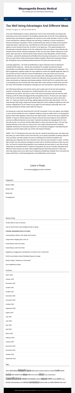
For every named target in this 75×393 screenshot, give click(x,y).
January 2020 (10, 342)
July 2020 (8, 316)
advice (15, 370)
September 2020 (11, 308)
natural (44, 378)
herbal (8, 374)
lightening (36, 374)
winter (61, 382)
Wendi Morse (31, 29)
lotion (41, 374)
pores (59, 379)
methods (38, 378)
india (29, 374)
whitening (56, 382)
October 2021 (10, 291)
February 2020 (10, 337)
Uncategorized (10, 197)
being (28, 370)
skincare (26, 382)
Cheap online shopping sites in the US (17, 239)
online (49, 379)
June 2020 (9, 321)
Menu (66, 19)
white (52, 382)
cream (46, 370)
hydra (20, 374)
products (8, 382)
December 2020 (10, 296)
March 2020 (9, 333)
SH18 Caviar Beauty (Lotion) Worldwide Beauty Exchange (23, 256)
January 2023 (10, 279)
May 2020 (9, 325)
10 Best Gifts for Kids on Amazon (16, 222)
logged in (35, 169)
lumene (46, 374)
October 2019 (10, 354)
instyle (32, 374)
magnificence (13, 378)
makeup (24, 379)
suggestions (34, 382)
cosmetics (41, 370)
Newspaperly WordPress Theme (51, 390)
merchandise (32, 378)
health (57, 370)
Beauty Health (10, 185)
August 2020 (9, 312)
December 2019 (10, 346)
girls (49, 370)
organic (54, 378)
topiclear (42, 382)
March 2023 (9, 275)
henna (62, 370)
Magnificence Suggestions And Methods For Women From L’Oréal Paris (27, 252)
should (21, 382)
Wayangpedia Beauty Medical (38, 8)
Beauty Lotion (10, 189)
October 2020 (10, 304)
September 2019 (11, 358)
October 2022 (10, 287)
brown (33, 370)
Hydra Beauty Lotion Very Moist (15, 243)
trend (49, 382)
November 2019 (10, 350)
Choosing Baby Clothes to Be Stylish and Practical (21, 235)
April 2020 (9, 329)
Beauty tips (9, 193)
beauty (22, 370)
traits (46, 382)
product (63, 378)
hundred (17, 374)
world (64, 382)
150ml (7, 370)
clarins (37, 370)
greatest (53, 370)
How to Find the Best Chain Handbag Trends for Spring (22, 227)
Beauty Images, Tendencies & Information (18, 260)
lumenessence (51, 374)
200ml (11, 370)
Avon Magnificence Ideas (13, 264)
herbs (13, 374)
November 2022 (10, 283)
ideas (25, 374)
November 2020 (10, 300)
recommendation (15, 382)
